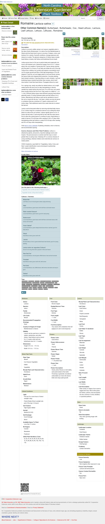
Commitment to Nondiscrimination (16, 507)
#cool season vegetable (49, 282)
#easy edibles (50, 287)
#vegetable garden (36, 282)
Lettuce (38, 30)
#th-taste (30, 289)
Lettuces (47, 30)
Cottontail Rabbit (6, 95)
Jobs (14, 520)
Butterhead (52, 28)
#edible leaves (31, 281)
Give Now (39, 18)
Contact (47, 18)
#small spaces (43, 284)
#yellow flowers (29, 284)
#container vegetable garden (46, 281)
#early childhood (25, 287)
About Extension (6, 520)
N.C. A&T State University (23, 502)
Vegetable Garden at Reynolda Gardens (32, 192)
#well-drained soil (55, 281)
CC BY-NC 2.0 (96, 55)
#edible (56, 287)
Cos (74, 28)
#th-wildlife (40, 289)
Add (24, 292)
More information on (29, 151)
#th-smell (45, 289)
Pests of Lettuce (7, 66)
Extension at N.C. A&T (63, 520)
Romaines (58, 30)
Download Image (76, 54)
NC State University (7, 502)
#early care (45, 287)
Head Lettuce (84, 28)
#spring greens (56, 284)
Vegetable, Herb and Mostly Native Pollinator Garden (35, 189)
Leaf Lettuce (27, 30)
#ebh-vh (23, 284)
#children (34, 287)
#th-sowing (35, 289)
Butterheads (65, 28)
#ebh (56, 282)
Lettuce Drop (5, 87)
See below (24, 44)
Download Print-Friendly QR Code (31, 493)
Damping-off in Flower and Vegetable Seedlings (9, 82)
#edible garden (24, 281)
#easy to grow (50, 284)
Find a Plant (13, 18)
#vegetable (42, 282)
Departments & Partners (25, 520)
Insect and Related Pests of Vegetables (9, 70)
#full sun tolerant (36, 284)
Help (32, 18)
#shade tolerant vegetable (26, 282)
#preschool (40, 287)
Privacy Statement (38, 507)
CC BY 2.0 (77, 53)
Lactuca (96, 28)
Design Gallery (24, 18)
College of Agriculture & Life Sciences (44, 520)
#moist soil (37, 281)
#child (30, 287)
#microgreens (24, 289)
